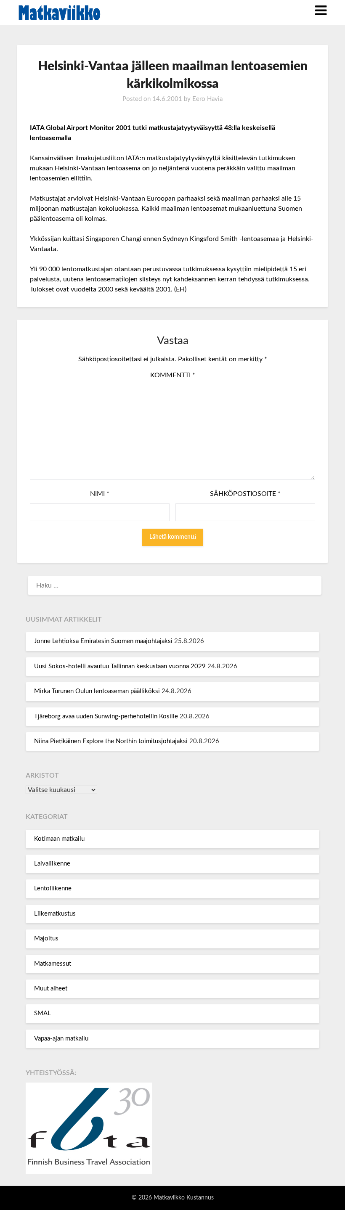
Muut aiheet (50, 988)
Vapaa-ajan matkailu (61, 1038)
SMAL (42, 1013)
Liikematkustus (55, 914)
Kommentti (172, 375)
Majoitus (46, 938)
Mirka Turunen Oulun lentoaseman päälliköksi (97, 691)
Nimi (99, 493)
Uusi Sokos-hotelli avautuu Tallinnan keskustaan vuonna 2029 (120, 666)
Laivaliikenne (52, 864)
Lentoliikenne (53, 888)
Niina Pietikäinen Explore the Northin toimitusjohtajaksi (111, 741)
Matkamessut (52, 964)
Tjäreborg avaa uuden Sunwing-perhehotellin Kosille (106, 716)
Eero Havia (207, 99)
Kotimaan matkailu (59, 839)
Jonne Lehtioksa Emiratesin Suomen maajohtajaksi (103, 641)
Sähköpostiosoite (245, 493)
